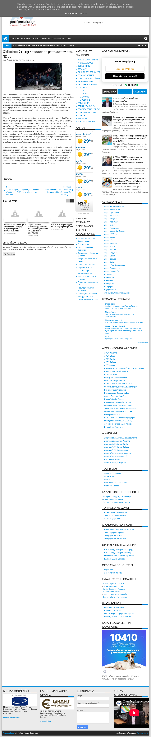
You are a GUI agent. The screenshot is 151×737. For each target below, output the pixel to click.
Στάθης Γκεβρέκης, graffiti (113, 499)
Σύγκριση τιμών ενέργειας (114, 533)
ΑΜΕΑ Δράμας (110, 365)
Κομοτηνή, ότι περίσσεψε (114, 607)
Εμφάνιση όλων (143, 342)
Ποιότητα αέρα (83, 244)
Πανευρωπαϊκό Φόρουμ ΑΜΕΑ (116, 393)
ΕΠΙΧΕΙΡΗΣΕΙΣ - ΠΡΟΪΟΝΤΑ (89, 78)
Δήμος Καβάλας (110, 247)
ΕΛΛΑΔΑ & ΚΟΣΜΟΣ (86, 75)
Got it (83, 14)
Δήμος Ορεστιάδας (111, 213)
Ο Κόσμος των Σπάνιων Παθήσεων (118, 405)
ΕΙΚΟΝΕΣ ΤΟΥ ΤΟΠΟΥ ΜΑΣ (89, 72)
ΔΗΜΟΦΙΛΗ (109, 91)
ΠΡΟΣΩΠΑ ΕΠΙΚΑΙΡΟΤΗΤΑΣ (89, 109)
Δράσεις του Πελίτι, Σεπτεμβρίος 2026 (118, 339)
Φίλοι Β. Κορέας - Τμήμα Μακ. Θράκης (119, 614)
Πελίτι (107, 337)
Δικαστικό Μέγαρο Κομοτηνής (116, 456)
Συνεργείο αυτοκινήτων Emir (115, 516)
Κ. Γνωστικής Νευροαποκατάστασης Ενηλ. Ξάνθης (124, 368)
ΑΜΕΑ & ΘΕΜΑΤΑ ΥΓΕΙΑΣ (88, 60)
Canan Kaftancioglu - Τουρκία (115, 597)
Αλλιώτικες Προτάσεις (112, 519)
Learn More (71, 14)
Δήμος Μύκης (109, 237)
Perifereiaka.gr (8, 733)
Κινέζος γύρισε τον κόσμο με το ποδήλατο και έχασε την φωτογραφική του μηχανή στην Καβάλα (130, 138)
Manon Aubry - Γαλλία (111, 592)
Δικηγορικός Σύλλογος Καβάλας (117, 447)
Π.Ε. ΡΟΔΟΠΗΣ (84, 100)
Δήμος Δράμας (110, 259)
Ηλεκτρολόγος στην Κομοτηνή (116, 512)
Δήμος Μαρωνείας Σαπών (114, 231)
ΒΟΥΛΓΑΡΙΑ (82, 69)
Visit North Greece (111, 486)
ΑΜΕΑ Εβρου (109, 356)
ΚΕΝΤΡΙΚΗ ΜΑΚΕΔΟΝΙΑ (87, 85)
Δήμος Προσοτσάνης (112, 271)
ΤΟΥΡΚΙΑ (22, 60)
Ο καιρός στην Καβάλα (87, 265)
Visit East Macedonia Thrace (115, 483)
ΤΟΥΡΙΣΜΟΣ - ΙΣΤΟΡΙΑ (87, 112)
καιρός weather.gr (84, 213)
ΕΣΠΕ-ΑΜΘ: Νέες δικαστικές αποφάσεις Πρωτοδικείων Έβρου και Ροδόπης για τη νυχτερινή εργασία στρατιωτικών (130, 181)
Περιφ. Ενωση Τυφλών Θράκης (116, 371)
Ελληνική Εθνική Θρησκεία (114, 559)
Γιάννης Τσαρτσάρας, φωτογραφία (116, 502)
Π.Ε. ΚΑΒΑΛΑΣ (84, 94)
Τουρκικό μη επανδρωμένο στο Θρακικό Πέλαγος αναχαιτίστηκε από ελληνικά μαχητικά (51, 45)
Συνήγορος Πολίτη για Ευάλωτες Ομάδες (120, 408)
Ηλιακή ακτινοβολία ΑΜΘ (87, 300)
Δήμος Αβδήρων (110, 234)
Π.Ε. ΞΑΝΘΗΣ (83, 97)
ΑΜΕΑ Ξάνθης (110, 359)
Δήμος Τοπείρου (110, 243)
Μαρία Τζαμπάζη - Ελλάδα (113, 584)
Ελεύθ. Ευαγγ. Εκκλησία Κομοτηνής (118, 550)
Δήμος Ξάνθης (110, 240)
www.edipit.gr (45, 721)
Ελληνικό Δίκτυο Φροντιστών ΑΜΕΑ (118, 384)
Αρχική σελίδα (5, 38)
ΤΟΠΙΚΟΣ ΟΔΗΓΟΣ (40, 39)
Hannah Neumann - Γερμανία (115, 594)
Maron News (110, 312)
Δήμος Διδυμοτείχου (112, 210)
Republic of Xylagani (112, 611)
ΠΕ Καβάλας (109, 284)
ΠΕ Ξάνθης (108, 281)
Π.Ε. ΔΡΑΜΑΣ (83, 88)
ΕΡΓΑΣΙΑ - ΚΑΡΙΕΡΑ (85, 81)
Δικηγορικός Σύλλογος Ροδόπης (117, 441)
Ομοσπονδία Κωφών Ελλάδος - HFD (118, 412)
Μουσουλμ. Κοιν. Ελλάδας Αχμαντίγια (119, 556)
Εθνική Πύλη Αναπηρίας (113, 427)
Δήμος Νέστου (110, 250)
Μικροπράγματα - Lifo (114, 320)
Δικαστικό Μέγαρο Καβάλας (115, 463)
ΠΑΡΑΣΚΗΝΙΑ (83, 103)
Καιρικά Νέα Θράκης (86, 268)
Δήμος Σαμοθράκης (112, 216)
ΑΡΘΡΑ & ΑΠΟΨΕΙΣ (85, 63)
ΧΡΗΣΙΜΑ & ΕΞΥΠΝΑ (86, 122)
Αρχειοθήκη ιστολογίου (140, 92)
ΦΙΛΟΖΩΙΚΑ (82, 118)
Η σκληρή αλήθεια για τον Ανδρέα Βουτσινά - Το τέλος (124, 322)
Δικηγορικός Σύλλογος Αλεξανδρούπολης (120, 438)
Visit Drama (109, 480)
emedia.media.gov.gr (11, 717)
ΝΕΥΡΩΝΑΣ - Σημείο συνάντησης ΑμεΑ (119, 418)
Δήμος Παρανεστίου (112, 268)
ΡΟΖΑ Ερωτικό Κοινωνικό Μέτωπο (117, 617)
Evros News (110, 304)
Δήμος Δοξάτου (110, 262)
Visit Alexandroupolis (112, 473)
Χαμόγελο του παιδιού (113, 573)
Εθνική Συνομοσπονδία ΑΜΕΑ (116, 378)
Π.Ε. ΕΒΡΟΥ (13, 60)
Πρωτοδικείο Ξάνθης (112, 459)
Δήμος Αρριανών (111, 222)
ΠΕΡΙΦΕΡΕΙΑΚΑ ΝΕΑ (86, 106)
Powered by (118, 85)
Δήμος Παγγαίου (111, 253)
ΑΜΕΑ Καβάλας (110, 362)
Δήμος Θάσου (109, 256)
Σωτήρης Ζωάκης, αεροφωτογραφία (117, 497)
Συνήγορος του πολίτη (113, 536)
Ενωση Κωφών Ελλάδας (113, 415)
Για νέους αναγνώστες (20, 39)
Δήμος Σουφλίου (111, 219)
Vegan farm (108, 570)
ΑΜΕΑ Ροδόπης (110, 353)
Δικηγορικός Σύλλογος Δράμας (116, 450)
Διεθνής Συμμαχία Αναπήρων (115, 396)
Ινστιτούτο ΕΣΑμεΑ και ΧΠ (114, 381)
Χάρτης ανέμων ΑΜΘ (86, 297)
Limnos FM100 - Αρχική (115, 326)
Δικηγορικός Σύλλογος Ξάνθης (116, 444)
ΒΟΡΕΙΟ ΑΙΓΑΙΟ (84, 66)
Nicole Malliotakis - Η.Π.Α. (113, 586)
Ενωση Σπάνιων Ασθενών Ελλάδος (118, 402)
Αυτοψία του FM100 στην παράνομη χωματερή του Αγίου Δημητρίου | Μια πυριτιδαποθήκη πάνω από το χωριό (123, 331)
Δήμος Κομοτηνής (111, 228)
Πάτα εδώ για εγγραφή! (125, 76)
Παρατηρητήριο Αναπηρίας (115, 390)
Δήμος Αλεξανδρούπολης (114, 206)
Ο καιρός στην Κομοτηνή (87, 294)
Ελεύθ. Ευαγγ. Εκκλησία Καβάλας (117, 553)
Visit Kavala (109, 477)
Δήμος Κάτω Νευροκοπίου (114, 265)
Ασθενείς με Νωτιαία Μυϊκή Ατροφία (118, 424)
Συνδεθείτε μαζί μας (61, 39)
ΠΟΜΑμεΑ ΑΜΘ (110, 374)
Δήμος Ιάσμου (109, 225)
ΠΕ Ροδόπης (109, 277)
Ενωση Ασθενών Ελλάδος (114, 399)
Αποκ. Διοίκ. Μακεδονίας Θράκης (117, 293)
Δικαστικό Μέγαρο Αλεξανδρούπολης (118, 453)
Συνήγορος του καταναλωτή (115, 539)
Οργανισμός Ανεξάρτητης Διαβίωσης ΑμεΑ (120, 387)
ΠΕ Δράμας (108, 287)
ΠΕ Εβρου (108, 274)
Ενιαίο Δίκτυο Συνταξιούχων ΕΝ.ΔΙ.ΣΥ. (119, 529)
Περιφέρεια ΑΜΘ (110, 290)
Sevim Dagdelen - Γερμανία (114, 589)
